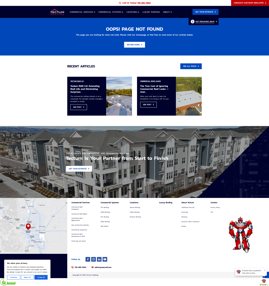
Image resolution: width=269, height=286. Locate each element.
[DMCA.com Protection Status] (134, 282)
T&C (212, 212)
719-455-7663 (144, 2)
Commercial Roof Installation (77, 208)
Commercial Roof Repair (79, 214)
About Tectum (187, 202)
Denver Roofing (135, 207)
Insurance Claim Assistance (190, 222)
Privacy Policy (215, 207)
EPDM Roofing (105, 212)
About (166, 11)
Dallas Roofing (134, 212)
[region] (27, 271)
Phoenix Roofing (135, 217)
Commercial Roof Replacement (77, 219)
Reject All (27, 277)
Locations (131, 11)
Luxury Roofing (151, 11)
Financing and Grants (78, 241)
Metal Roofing (105, 222)
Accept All (41, 277)
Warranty (184, 217)
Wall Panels (104, 226)
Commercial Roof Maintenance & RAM (78, 235)
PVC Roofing (105, 217)
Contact (214, 202)
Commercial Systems (109, 11)
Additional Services (187, 207)
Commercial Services (81, 11)
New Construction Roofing (80, 225)
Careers (183, 226)
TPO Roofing (105, 207)
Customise (13, 277)
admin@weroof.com (103, 267)
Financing (184, 212)
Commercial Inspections (79, 230)
